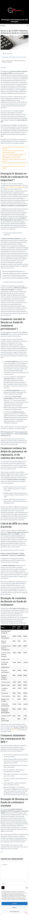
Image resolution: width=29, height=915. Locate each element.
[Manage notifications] (26, 912)
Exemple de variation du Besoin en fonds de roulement (14, 160)
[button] (27, 888)
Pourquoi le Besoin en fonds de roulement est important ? (14, 148)
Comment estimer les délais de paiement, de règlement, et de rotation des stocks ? (14, 155)
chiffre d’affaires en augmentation (15, 187)
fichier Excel (14, 729)
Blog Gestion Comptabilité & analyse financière (14, 57)
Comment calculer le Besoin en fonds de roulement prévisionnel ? (13, 151)
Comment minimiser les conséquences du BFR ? (14, 163)
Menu (3, 25)
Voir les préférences (14, 911)
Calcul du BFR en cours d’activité (11, 157)
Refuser (14, 907)
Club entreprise (8, 53)
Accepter (14, 903)
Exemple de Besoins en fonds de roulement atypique (13, 167)
